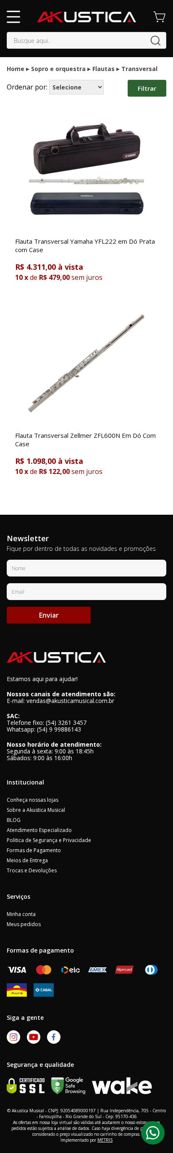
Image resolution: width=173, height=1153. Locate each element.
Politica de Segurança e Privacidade (49, 840)
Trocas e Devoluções (32, 870)
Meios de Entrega (27, 860)
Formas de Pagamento (34, 850)
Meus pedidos (24, 924)
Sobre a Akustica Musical (36, 809)
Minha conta (21, 914)
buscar (155, 40)
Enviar (49, 615)
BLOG (14, 820)
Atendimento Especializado (39, 830)
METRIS (105, 1140)
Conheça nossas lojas (32, 799)
